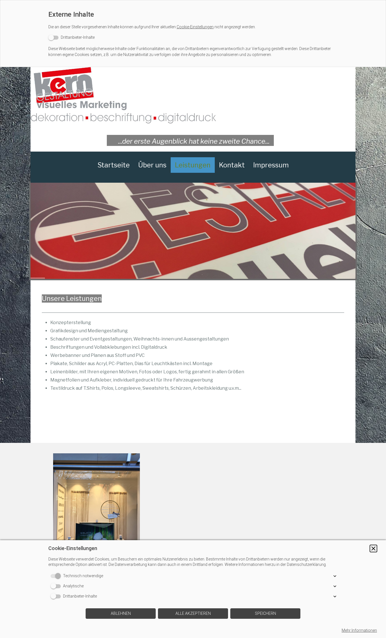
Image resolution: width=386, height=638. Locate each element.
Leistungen (193, 165)
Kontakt (232, 165)
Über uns (152, 165)
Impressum (271, 165)
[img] (193, 95)
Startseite (113, 165)
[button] (373, 548)
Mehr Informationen (359, 630)
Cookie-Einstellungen (195, 27)
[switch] (71, 37)
